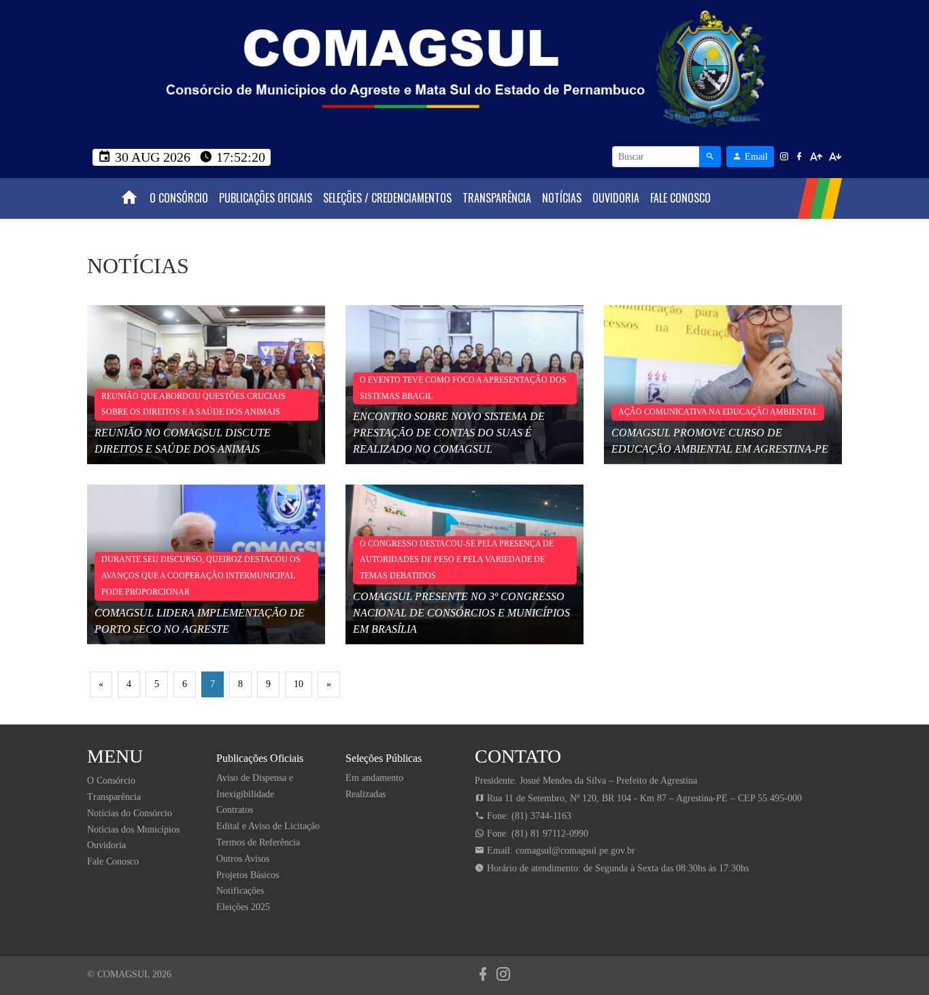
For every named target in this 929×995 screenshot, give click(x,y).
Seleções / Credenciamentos (387, 198)
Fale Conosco (680, 198)
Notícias (561, 198)
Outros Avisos (242, 859)
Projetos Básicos (247, 875)
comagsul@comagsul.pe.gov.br (575, 850)
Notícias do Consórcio (129, 813)
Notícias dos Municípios (133, 829)
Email (755, 157)
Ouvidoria (615, 198)
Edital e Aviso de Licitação (268, 826)
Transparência (496, 198)
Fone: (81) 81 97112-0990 (536, 833)
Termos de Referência (258, 842)
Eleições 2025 (243, 907)
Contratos (234, 810)
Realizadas (365, 794)
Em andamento (374, 778)
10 (298, 684)
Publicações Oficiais (265, 198)
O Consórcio (179, 198)
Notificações (240, 891)
